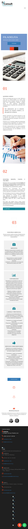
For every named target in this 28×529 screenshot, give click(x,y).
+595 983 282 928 (7, 473)
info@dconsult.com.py (7, 442)
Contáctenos (14, 379)
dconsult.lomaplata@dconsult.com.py (10, 476)
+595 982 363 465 (7, 490)
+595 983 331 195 (7, 461)
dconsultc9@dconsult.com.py (9, 493)
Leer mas (14, 43)
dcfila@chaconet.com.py (8, 463)
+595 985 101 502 (7, 439)
